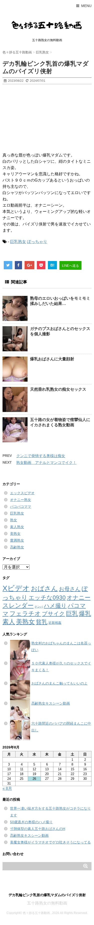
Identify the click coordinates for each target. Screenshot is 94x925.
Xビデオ (16, 588)
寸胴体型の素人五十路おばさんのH (37, 829)
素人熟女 (17, 527)
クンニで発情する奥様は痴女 (40, 456)
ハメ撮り (55, 606)
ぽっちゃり (37, 241)
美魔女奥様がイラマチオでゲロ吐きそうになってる (50, 842)
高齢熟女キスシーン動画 (50, 703)
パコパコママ (20, 506)
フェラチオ (25, 613)
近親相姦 (54, 623)
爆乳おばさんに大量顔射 (52, 359)
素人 (9, 621)
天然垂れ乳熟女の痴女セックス (58, 389)
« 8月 (7, 788)
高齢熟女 (17, 547)
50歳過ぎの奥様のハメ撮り (31, 822)
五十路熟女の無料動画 (47, 903)
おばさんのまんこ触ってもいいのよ (59, 683)
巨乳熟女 (18, 241)
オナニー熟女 (20, 500)
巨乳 (72, 613)
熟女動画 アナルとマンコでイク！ (46, 462)
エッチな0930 (47, 598)
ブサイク (53, 614)
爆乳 (85, 613)
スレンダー (18, 605)
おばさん (44, 588)
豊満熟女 (17, 540)
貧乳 (41, 622)
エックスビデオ (22, 493)
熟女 (13, 520)
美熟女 (15, 534)
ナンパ (39, 606)
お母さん (70, 589)
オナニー (78, 597)
